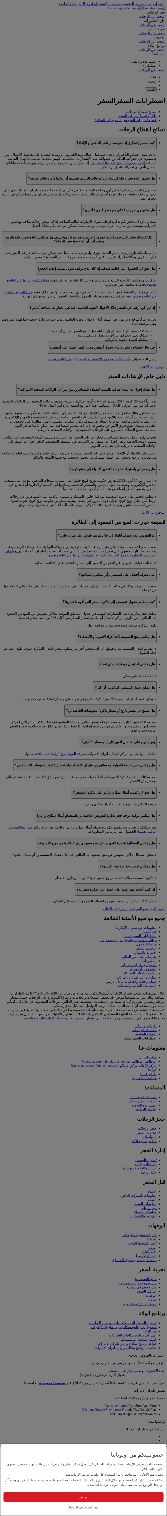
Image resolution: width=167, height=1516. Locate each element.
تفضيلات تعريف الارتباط (83, 1507)
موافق (83, 1497)
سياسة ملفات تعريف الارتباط (118, 1484)
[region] (83, 1480)
